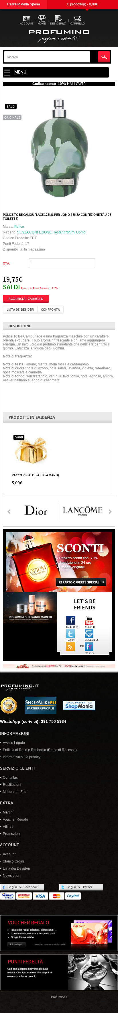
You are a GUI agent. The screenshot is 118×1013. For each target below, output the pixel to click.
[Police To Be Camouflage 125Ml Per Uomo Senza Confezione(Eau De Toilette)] (59, 147)
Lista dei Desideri (16, 868)
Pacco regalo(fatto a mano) (35, 475)
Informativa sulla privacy (21, 757)
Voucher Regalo (15, 819)
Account (9, 854)
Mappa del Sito (14, 792)
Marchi (8, 812)
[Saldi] (32, 450)
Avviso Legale (14, 743)
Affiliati (8, 827)
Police (19, 227)
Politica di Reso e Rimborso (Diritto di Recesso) (40, 750)
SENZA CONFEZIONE (34, 232)
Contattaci (11, 778)
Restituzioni (12, 785)
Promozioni (12, 834)
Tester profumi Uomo (69, 232)
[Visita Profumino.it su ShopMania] (79, 705)
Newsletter (11, 876)
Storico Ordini (13, 861)
